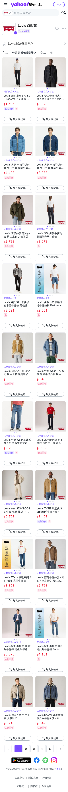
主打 (5, 52)
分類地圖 (46, 786)
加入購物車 (19, 119)
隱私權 (34, 786)
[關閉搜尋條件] (10, 12)
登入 (59, 4)
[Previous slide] (4, 72)
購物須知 (46, 777)
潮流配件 (53, 52)
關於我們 (33, 777)
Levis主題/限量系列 (20, 43)
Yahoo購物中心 (26, 4)
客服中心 (19, 777)
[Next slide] (30, 72)
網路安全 (21, 786)
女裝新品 (44, 52)
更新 (58, 769)
